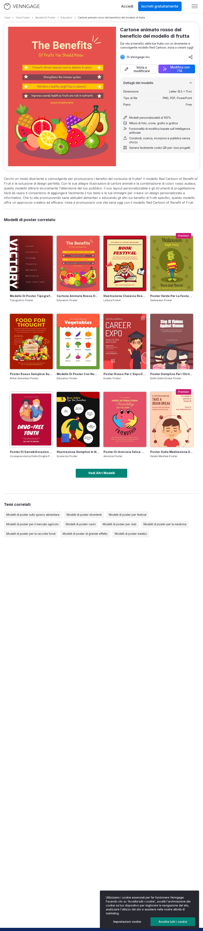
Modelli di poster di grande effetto (85, 533)
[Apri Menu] (194, 6)
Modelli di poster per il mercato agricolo (32, 524)
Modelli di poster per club (119, 524)
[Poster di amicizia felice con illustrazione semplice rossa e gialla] (124, 419)
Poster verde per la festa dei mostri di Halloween (171, 296)
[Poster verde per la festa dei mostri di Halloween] (171, 263)
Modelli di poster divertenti (84, 514)
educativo (66, 17)
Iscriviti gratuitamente (159, 6)
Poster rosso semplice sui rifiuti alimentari (31, 374)
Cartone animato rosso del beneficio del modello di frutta (78, 296)
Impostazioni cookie (127, 921)
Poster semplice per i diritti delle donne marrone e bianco (171, 374)
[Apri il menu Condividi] (190, 57)
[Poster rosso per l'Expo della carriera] (124, 341)
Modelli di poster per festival (127, 514)
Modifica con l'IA (180, 69)
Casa (7, 17)
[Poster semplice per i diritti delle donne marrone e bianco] (171, 341)
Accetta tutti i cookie (173, 921)
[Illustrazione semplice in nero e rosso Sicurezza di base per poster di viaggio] (78, 419)
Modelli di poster (45, 17)
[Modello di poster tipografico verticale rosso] (31, 263)
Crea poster (23, 17)
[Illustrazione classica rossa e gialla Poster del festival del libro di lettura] (124, 263)
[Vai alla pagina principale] (22, 6)
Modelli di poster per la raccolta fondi (31, 533)
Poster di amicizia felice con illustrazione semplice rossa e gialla (124, 452)
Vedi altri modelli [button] (101, 473)
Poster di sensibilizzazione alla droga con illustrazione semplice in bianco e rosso (31, 452)
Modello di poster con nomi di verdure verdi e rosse (78, 374)
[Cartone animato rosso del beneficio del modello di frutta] (78, 263)
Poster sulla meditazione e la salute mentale (171, 452)
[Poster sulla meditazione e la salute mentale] (171, 419)
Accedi (127, 6)
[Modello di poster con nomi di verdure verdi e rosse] (78, 341)
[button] (138, 69)
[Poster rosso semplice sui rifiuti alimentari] (31, 341)
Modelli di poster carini (81, 524)
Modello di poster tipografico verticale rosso (31, 296)
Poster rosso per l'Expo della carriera (124, 374)
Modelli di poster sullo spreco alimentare (32, 514)
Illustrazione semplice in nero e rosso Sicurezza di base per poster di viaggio (78, 452)
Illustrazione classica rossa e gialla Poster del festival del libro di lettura (124, 296)
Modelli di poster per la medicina (165, 524)
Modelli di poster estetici (131, 533)
